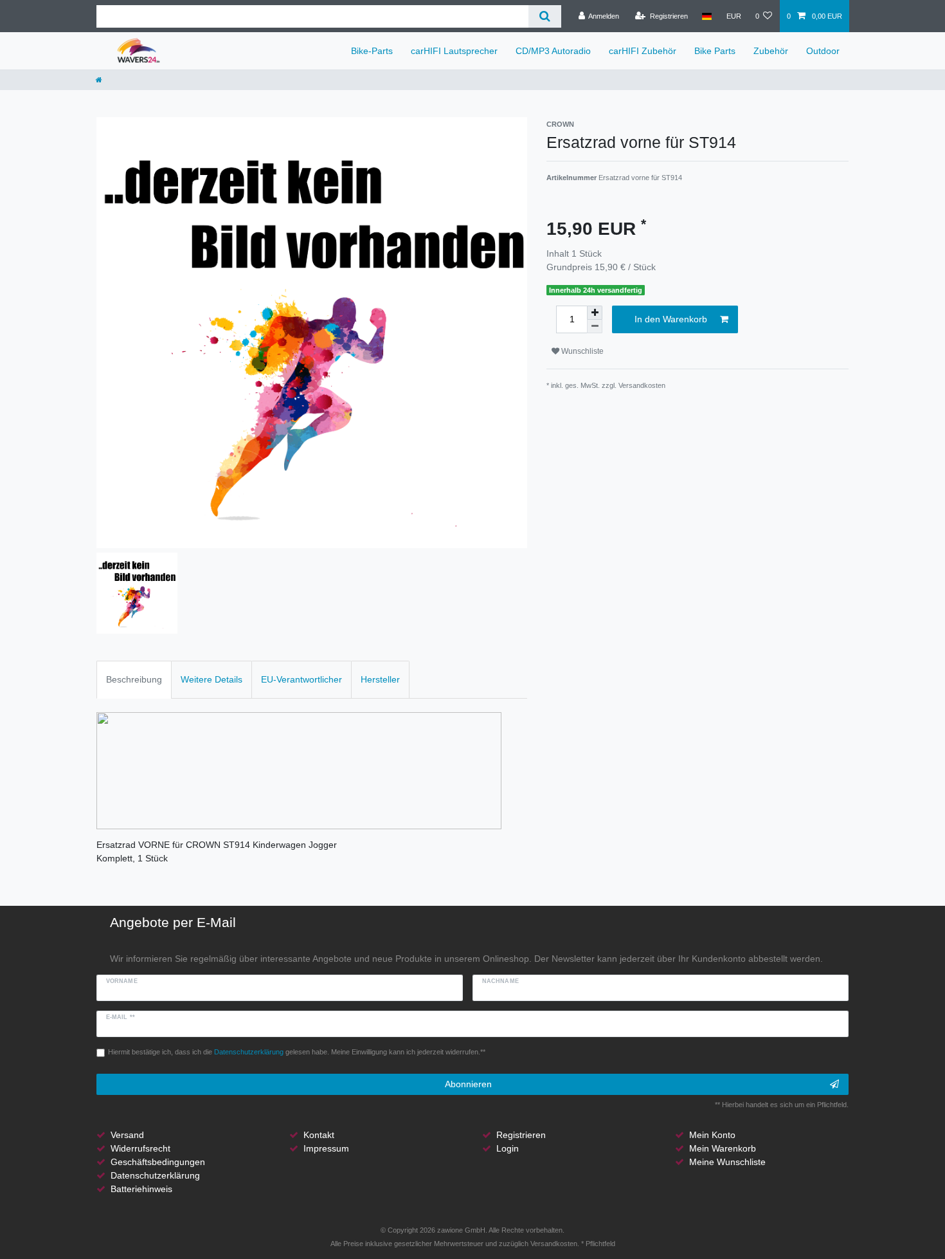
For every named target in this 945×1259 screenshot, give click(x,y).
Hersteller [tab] (380, 679)
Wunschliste (581, 351)
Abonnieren (468, 1084)
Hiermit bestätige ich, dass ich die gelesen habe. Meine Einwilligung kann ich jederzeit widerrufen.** (296, 1052)
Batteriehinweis (141, 1189)
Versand (127, 1135)
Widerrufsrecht (140, 1148)
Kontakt (318, 1135)
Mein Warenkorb (722, 1148)
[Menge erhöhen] (594, 313)
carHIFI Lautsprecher (454, 51)
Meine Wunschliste (727, 1162)
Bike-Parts (372, 51)
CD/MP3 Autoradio (553, 51)
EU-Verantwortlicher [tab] (301, 679)
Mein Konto (712, 1135)
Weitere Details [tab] (211, 679)
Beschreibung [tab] (134, 679)
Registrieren (521, 1135)
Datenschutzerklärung (155, 1175)
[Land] (707, 16)
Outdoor (823, 51)
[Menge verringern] (594, 326)
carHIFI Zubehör (642, 51)
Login (507, 1148)
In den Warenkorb (670, 319)
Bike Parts (714, 51)
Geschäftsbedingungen (158, 1162)
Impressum (326, 1148)
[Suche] (544, 16)
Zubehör (770, 51)
